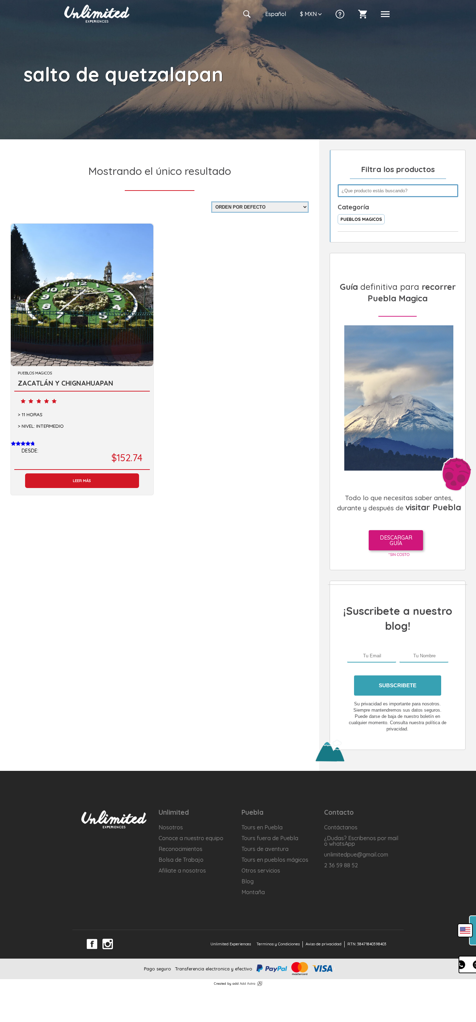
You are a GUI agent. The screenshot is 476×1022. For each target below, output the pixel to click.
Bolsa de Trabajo (181, 859)
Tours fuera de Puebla (269, 838)
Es (275, 14)
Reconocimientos (180, 849)
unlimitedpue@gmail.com (356, 854)
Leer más (82, 480)
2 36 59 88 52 (341, 865)
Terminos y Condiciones (278, 944)
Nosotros (171, 827)
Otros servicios (260, 870)
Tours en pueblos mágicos (274, 859)
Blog (247, 881)
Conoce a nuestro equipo (191, 838)
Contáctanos (341, 827)
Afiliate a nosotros (182, 870)
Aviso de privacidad (323, 944)
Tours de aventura (265, 849)
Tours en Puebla (262, 827)
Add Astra (247, 983)
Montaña (253, 892)
